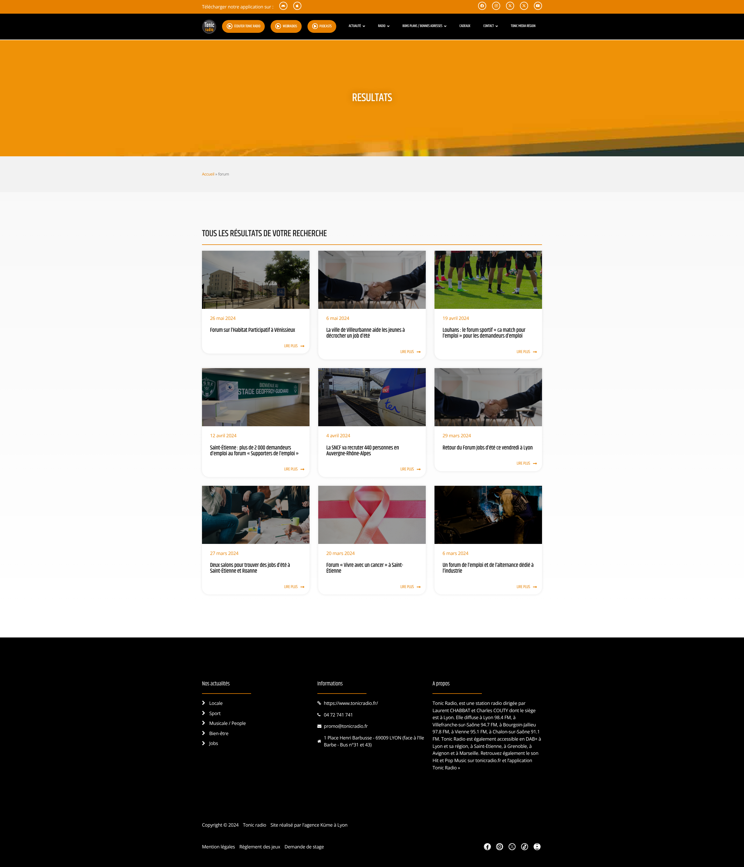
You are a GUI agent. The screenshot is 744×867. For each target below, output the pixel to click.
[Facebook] (487, 846)
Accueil (208, 174)
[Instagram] (499, 846)
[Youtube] (537, 846)
